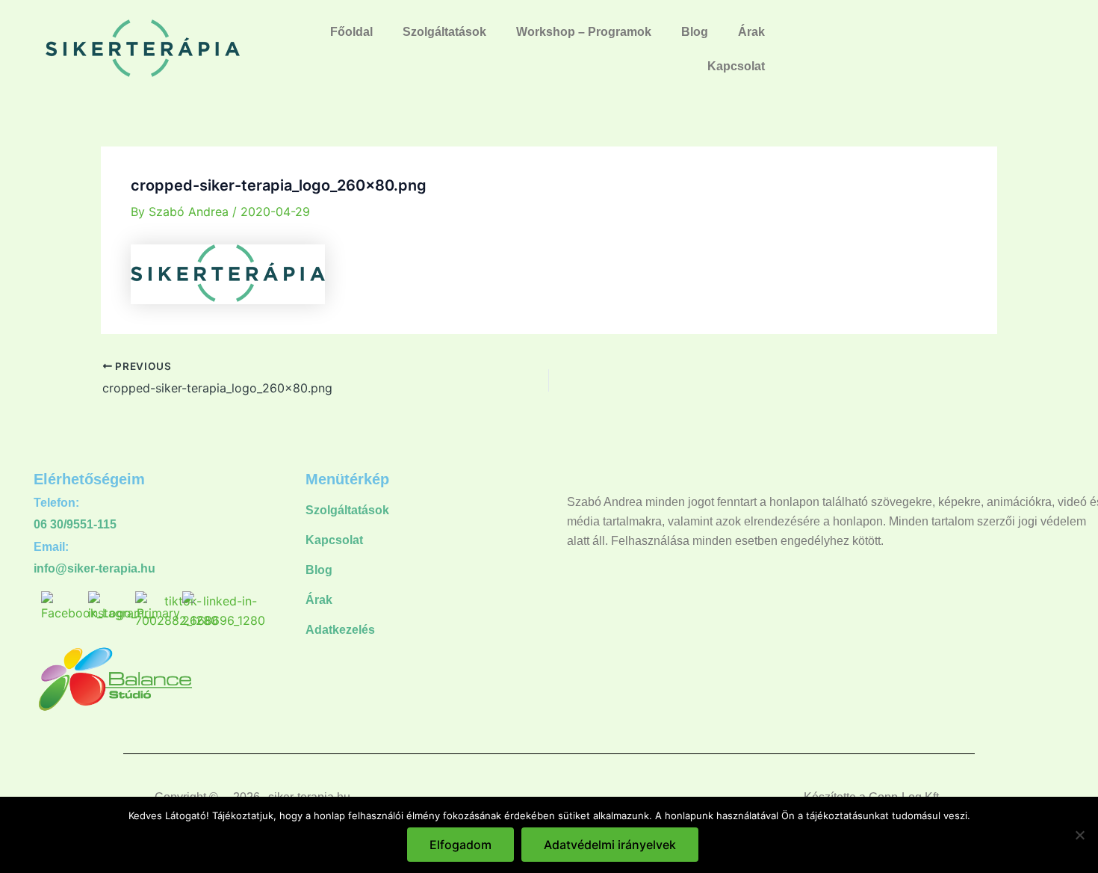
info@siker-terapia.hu (94, 568)
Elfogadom (460, 844)
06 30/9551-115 (75, 524)
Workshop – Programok (583, 31)
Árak (751, 31)
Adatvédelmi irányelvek (610, 844)
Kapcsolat (736, 66)
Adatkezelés (340, 629)
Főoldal (351, 31)
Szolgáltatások (444, 31)
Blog (694, 31)
